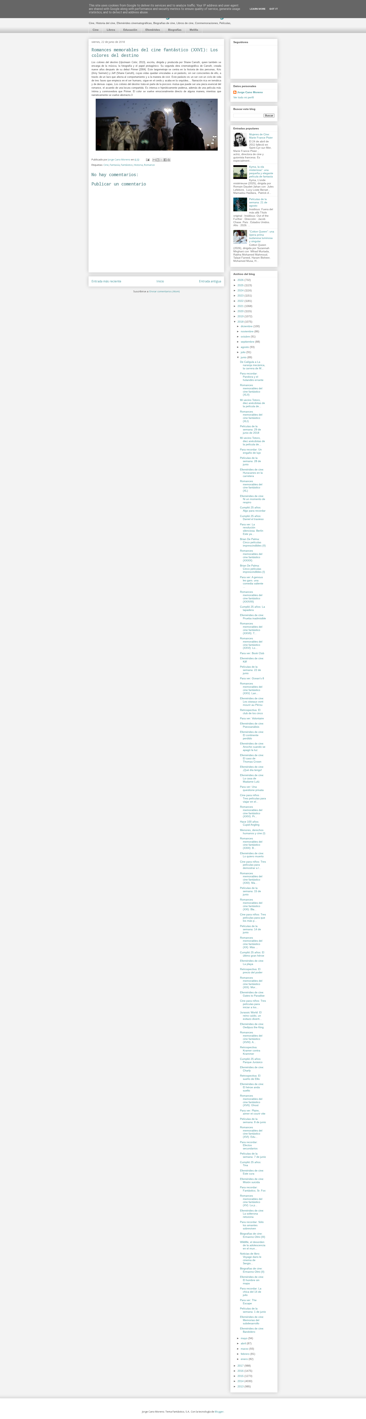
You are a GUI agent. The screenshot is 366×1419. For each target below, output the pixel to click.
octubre (246, 336)
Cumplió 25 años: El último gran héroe (252, 954)
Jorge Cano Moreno (250, 92)
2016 (241, 1370)
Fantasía (115, 165)
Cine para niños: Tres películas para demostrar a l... (253, 865)
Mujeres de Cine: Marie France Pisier (261, 136)
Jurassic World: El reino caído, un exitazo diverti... (251, 1015)
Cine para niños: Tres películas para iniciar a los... (253, 1004)
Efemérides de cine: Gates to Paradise (252, 994)
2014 (241, 1381)
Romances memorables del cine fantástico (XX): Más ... (251, 942)
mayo (244, 1338)
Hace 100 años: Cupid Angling (249, 823)
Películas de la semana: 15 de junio (250, 891)
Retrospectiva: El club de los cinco (251, 711)
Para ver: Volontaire (252, 718)
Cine (96, 29)
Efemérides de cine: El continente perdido (252, 735)
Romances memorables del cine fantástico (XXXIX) (251, 555)
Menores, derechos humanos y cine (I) (252, 831)
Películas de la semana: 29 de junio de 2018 (250, 429)
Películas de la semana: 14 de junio (250, 929)
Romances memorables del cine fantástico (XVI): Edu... (251, 1132)
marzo (245, 1348)
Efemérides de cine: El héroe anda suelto (252, 1087)
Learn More (258, 8)
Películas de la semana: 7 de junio (253, 1155)
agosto (245, 347)
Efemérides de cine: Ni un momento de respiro (252, 499)
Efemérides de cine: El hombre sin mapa (252, 1280)
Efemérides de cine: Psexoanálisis (252, 725)
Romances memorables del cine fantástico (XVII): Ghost (251, 1100)
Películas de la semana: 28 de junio (250, 461)
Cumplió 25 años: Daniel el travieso (252, 517)
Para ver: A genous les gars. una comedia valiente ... (251, 582)
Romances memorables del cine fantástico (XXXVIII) (251, 596)
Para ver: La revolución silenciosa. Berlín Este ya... (251, 529)
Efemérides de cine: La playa (252, 962)
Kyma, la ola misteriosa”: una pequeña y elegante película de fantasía (261, 171)
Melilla (194, 29)
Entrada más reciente (106, 281)
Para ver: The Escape (248, 1302)
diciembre (247, 326)
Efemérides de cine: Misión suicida (252, 1180)
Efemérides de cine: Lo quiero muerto (252, 855)
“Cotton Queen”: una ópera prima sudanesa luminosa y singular (261, 236)
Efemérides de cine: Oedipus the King (252, 1025)
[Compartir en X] (161, 160)
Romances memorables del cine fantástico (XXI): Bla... (251, 904)
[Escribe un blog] (158, 160)
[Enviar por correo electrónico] (154, 160)
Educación (130, 29)
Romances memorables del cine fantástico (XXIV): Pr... (251, 811)
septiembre (248, 341)
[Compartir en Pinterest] (169, 160)
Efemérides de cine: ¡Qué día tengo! (252, 768)
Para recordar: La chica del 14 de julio (250, 1291)
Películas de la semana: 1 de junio (253, 1310)
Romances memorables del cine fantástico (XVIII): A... (251, 1037)
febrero (245, 1353)
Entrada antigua (210, 281)
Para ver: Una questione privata (252, 788)
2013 (241, 1386)
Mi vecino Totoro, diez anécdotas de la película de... (252, 403)
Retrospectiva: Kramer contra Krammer (250, 1050)
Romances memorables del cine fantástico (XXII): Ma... (251, 878)
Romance (149, 165)
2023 (241, 295)
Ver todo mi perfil (243, 97)
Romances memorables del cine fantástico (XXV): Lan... (251, 688)
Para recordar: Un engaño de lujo (251, 451)
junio (244, 357)
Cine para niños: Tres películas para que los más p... (253, 917)
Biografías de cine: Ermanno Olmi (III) (252, 1235)
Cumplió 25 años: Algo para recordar (253, 509)
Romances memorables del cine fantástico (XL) (251, 486)
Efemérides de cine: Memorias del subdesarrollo (252, 1320)
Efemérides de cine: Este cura (252, 1172)
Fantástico (127, 165)
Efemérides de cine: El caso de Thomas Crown (252, 758)
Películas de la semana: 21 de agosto (258, 202)
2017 (241, 1365)
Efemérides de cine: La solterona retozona (252, 1214)
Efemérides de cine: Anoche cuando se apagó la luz (252, 747)
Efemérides (152, 29)
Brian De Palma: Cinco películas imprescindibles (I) (252, 569)
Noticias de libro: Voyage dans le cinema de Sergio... (250, 1258)
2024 (241, 290)
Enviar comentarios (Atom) (164, 291)
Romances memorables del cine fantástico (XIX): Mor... (251, 982)
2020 (241, 311)
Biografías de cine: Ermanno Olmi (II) (252, 1270)
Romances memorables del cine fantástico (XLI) (251, 416)
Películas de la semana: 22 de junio (250, 670)
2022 (241, 300)
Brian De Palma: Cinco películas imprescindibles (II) (253, 542)
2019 (241, 316)
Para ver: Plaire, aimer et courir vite (252, 1112)
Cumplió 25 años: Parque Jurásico (251, 1060)
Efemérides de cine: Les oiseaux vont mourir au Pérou (252, 701)
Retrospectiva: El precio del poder (251, 971)
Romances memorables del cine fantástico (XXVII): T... (251, 628)
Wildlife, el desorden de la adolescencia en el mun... (252, 1245)
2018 (241, 321)
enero (245, 1359)
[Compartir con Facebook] (165, 160)
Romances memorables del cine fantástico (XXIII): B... (251, 843)
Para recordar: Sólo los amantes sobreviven (252, 1225)
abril (244, 1343)
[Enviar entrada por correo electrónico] (147, 159)
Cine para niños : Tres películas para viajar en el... (253, 798)
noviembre (247, 331)
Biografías (174, 29)
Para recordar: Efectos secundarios (249, 1145)
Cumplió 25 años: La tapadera (252, 608)
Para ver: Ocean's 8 (252, 678)
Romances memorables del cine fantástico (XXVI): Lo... (251, 643)
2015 (241, 1375)
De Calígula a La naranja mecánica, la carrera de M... (252, 365)
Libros (111, 29)
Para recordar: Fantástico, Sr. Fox (253, 1189)
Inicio (160, 281)
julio (243, 352)
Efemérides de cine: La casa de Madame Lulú (252, 778)
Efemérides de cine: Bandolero (252, 1330)
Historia (138, 165)
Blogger (219, 1411)
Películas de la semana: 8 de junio (253, 1120)
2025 (241, 285)
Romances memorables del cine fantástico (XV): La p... (251, 1200)
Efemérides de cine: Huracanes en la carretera (252, 473)
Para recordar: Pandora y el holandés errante (251, 376)
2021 (241, 306)
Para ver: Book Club (252, 653)
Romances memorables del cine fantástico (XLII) (251, 390)
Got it (273, 8)
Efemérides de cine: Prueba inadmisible (253, 617)
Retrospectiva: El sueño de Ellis (250, 1077)
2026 (241, 279)
